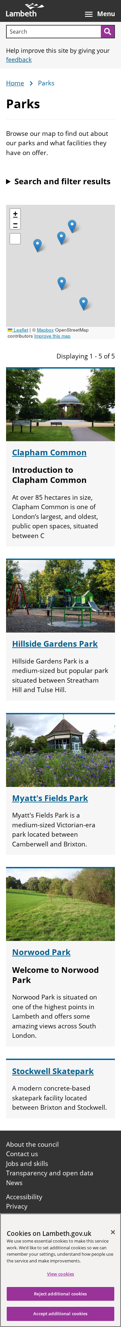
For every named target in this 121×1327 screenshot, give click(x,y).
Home (15, 83)
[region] (60, 1270)
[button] (37, 246)
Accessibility (24, 1196)
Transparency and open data (49, 1173)
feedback (19, 59)
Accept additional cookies (60, 1314)
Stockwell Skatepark (53, 1070)
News (14, 1182)
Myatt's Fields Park (50, 797)
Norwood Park (41, 951)
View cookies (60, 1274)
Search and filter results (62, 181)
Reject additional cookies (60, 1294)
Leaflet (20, 330)
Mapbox (45, 330)
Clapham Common (49, 452)
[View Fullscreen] (15, 239)
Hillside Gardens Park (55, 643)
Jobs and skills (27, 1163)
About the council (32, 1144)
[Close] (113, 1232)
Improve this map (52, 336)
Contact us (22, 1153)
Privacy (17, 1206)
